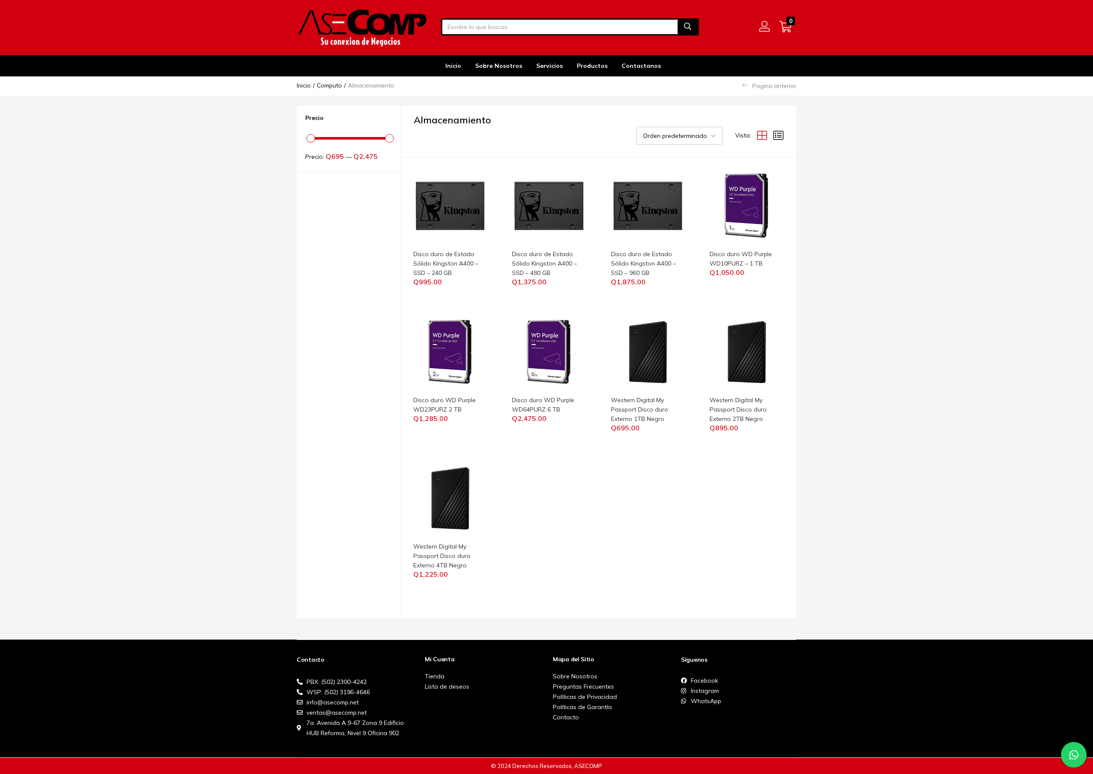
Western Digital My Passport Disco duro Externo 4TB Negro (442, 556)
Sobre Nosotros (498, 66)
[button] (785, 27)
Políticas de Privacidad (585, 697)
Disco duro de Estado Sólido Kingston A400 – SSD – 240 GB (445, 263)
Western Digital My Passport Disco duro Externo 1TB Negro (639, 409)
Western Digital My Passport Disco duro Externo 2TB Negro (738, 409)
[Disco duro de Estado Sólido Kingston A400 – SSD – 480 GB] (549, 205)
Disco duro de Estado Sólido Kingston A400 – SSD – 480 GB (544, 263)
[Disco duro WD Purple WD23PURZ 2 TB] (450, 351)
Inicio (453, 66)
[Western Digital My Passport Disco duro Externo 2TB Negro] (746, 351)
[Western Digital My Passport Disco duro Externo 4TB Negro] (450, 498)
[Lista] (778, 135)
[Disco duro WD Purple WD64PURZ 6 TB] (549, 351)
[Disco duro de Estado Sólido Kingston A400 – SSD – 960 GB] (648, 205)
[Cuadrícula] (762, 135)
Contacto (566, 717)
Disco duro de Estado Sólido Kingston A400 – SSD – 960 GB (643, 263)
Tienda (434, 676)
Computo (329, 85)
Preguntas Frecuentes (583, 686)
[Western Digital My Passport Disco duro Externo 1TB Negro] (648, 351)
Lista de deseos (447, 686)
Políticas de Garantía (582, 707)
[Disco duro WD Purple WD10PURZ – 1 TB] (746, 205)
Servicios (549, 66)
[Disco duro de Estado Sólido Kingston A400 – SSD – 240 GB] (450, 205)
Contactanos (641, 66)
